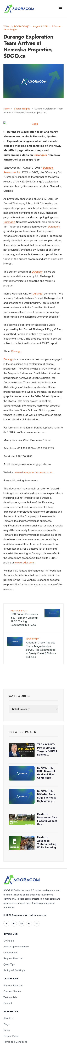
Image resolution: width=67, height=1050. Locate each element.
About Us (8, 1018)
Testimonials (10, 997)
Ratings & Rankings (14, 970)
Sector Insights (10, 29)
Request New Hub (13, 958)
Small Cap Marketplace (16, 946)
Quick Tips (9, 964)
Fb (14, 923)
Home (6, 108)
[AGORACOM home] (19, 8)
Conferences (10, 952)
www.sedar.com (24, 562)
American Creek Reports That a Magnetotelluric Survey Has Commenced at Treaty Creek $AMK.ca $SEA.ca (41, 648)
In (29, 923)
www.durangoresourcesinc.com (33, 472)
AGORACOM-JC (21, 26)
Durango (37, 271)
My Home (8, 940)
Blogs (6, 1024)
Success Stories (12, 991)
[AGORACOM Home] (21, 880)
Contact (7, 1003)
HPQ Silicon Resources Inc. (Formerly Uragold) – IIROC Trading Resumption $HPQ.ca (25, 618)
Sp (21, 923)
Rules (6, 1030)
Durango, (37, 293)
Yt (37, 923)
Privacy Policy (10, 1036)
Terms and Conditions (15, 1041)
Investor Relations (13, 985)
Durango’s (40, 155)
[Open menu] (60, 7)
